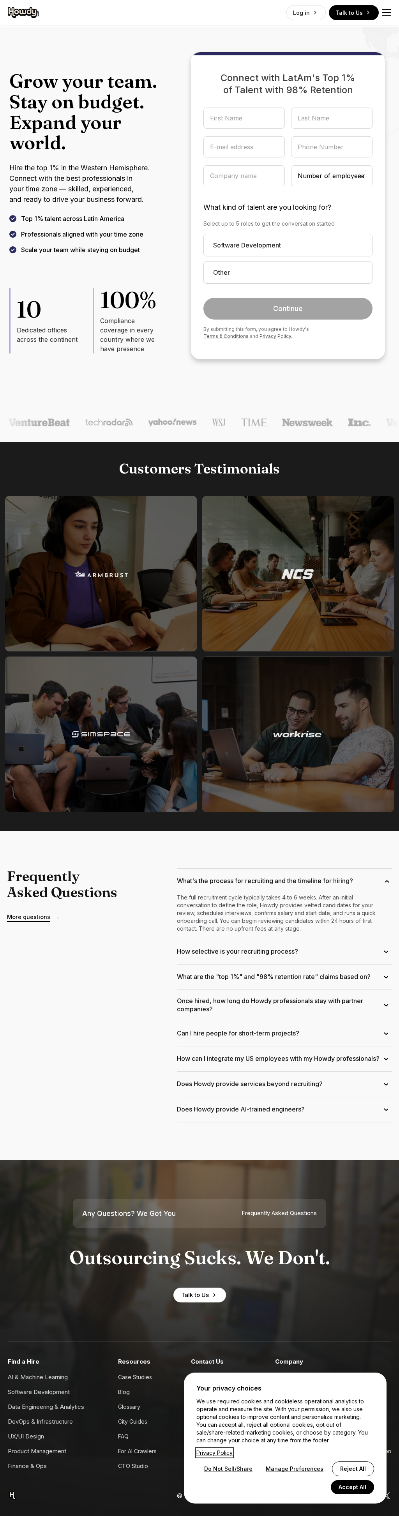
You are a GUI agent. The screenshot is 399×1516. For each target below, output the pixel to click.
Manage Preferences (294, 1468)
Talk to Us (349, 12)
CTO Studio (133, 1466)
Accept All (352, 1487)
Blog (124, 1392)
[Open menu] (386, 12)
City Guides (132, 1421)
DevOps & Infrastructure (40, 1421)
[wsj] (196, 422)
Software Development (39, 1392)
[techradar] (86, 422)
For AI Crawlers (137, 1451)
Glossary (129, 1406)
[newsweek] (285, 422)
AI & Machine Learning (38, 1377)
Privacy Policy (275, 336)
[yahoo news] (150, 422)
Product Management (37, 1451)
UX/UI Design (26, 1436)
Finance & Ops (27, 1466)
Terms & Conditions (226, 336)
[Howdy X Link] (386, 1495)
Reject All (353, 1468)
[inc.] (337, 422)
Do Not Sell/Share (228, 1468)
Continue (288, 308)
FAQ (123, 1436)
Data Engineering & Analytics (46, 1406)
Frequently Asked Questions (279, 1213)
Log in (301, 12)
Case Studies (135, 1377)
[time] (231, 422)
